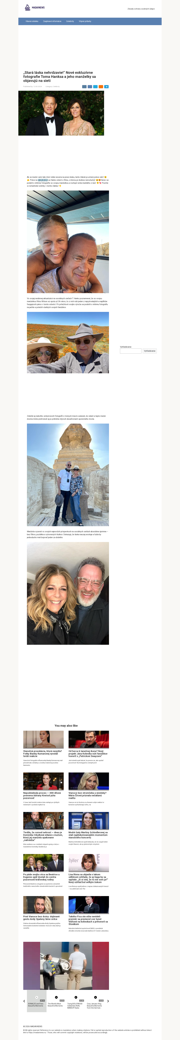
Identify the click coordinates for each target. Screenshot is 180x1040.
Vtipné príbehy (85, 21)
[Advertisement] (90, 46)
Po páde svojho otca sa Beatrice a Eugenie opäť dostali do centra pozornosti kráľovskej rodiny (41, 877)
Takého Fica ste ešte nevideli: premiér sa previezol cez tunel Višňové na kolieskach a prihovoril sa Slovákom (88, 920)
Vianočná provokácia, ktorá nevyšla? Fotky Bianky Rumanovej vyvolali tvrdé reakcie (42, 754)
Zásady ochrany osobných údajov (141, 9)
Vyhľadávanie (125, 347)
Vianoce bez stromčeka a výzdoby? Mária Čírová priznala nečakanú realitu (87, 795)
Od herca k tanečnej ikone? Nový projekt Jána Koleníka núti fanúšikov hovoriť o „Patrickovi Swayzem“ (88, 754)
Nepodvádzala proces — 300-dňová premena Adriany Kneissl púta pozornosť (42, 795)
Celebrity (70, 21)
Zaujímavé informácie (52, 21)
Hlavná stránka (32, 21)
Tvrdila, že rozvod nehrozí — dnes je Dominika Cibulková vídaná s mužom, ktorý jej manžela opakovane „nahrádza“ (43, 836)
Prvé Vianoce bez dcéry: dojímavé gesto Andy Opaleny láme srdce (41, 917)
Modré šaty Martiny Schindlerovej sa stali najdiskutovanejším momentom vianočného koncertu (88, 835)
